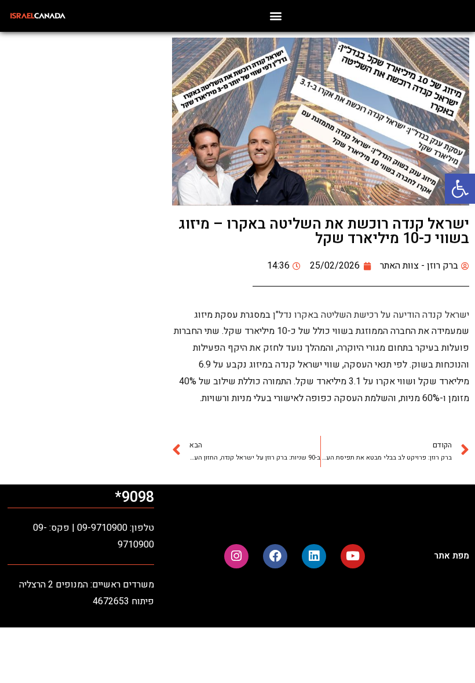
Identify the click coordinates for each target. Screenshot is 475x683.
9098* (134, 497)
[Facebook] (275, 556)
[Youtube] (353, 556)
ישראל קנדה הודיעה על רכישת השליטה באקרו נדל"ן (370, 315)
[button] (460, 189)
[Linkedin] (314, 556)
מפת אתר (451, 555)
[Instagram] (236, 556)
